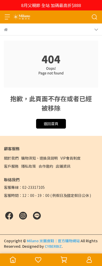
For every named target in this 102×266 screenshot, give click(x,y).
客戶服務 (11, 166)
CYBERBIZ (53, 246)
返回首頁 (51, 123)
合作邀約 (45, 166)
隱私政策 (28, 166)
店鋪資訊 (63, 166)
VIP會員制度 (70, 158)
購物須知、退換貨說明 (39, 158)
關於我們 (11, 158)
